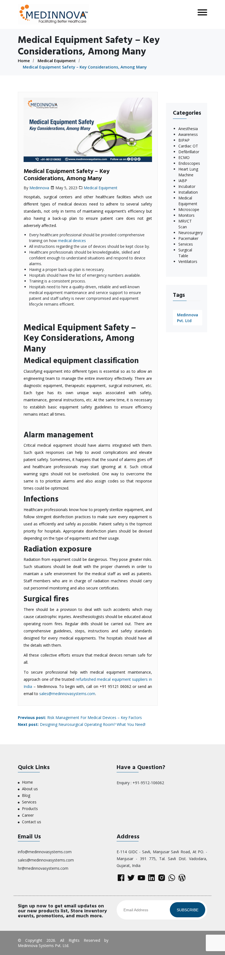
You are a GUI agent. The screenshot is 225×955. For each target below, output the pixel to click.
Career (28, 815)
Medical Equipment (57, 60)
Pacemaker (188, 238)
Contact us (31, 821)
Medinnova (39, 187)
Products (30, 808)
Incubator (186, 186)
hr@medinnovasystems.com (43, 868)
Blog (26, 795)
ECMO (184, 157)
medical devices (72, 240)
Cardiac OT (188, 146)
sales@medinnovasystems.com (67, 693)
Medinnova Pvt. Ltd (187, 317)
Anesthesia (188, 128)
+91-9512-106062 (148, 782)
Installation (188, 192)
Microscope (188, 209)
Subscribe (187, 910)
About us (30, 788)
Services (185, 244)
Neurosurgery (190, 232)
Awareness (188, 134)
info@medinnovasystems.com (45, 851)
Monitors (186, 215)
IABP (182, 180)
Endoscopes (189, 163)
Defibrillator (188, 151)
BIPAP (184, 140)
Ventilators (187, 261)
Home (24, 60)
